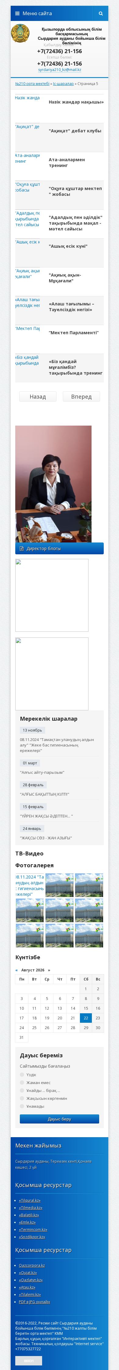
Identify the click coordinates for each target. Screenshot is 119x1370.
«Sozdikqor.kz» (32, 1236)
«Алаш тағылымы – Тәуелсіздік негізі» (71, 306)
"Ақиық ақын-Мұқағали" (65, 278)
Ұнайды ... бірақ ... (43, 1090)
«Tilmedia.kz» (30, 1207)
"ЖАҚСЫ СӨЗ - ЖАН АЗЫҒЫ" (46, 838)
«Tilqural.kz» (30, 1200)
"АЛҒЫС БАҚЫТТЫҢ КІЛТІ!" (44, 794)
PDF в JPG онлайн (34, 1301)
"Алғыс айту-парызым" (42, 772)
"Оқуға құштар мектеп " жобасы (75, 191)
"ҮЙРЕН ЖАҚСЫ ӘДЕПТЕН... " (46, 816)
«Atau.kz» (27, 1287)
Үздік (31, 1074)
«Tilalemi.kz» (30, 1294)
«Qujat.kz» (28, 1272)
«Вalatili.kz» (29, 1215)
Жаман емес (38, 1082)
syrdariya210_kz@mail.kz (59, 69)
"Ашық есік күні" (68, 246)
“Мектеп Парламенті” (74, 332)
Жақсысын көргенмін (47, 1098)
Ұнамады (35, 1106)
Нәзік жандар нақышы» (76, 102)
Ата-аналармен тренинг (67, 162)
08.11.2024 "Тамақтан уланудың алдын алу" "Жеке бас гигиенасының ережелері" (57, 745)
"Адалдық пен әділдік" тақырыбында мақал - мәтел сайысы (76, 223)
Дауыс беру (59, 1119)
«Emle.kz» (27, 1222)
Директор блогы (44, 548)
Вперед (81, 396)
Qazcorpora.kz (32, 1265)
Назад (38, 396)
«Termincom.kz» (33, 1229)
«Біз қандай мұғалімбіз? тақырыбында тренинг (76, 367)
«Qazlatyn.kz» (31, 1280)
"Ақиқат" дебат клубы (75, 131)
